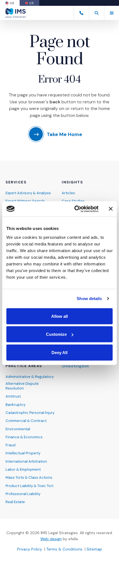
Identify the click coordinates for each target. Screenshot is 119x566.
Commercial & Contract (26, 420)
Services (16, 182)
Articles (68, 193)
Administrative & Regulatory (30, 376)
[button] (96, 13)
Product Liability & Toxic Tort (29, 485)
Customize (56, 334)
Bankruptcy (15, 404)
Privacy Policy (29, 549)
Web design (51, 538)
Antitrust (13, 396)
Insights (72, 182)
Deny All (59, 352)
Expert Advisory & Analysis (28, 193)
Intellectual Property (23, 453)
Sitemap (94, 549)
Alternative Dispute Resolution (22, 386)
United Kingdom (75, 366)
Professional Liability (23, 493)
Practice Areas (24, 366)
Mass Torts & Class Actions (29, 477)
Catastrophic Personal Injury (30, 412)
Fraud (10, 445)
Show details (89, 298)
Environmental (18, 429)
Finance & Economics (24, 437)
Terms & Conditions (64, 549)
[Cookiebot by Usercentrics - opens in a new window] (75, 208)
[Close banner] (111, 209)
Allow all (59, 316)
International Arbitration (26, 461)
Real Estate (15, 502)
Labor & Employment (23, 469)
